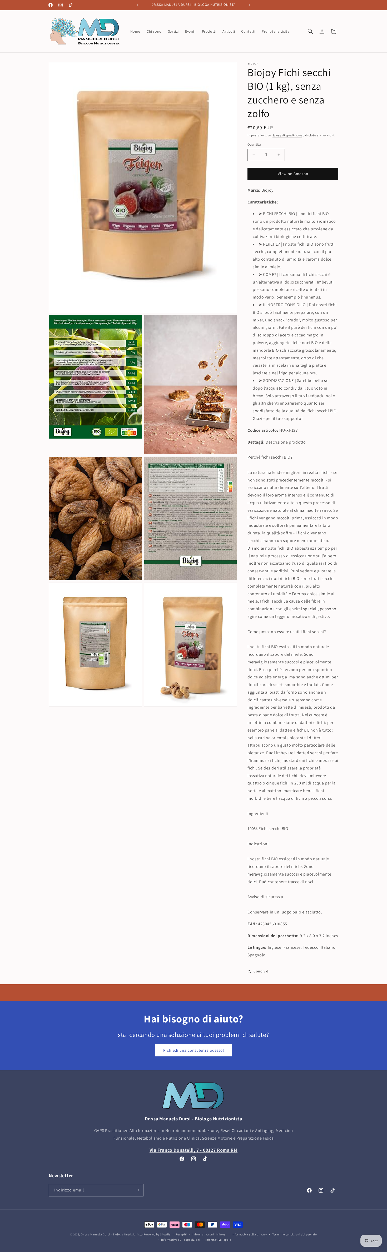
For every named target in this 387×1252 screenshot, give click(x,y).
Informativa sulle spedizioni (180, 1239)
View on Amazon (293, 173)
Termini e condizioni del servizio (294, 1234)
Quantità (254, 144)
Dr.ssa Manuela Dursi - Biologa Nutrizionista (112, 1234)
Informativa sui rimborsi (209, 1234)
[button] (310, 31)
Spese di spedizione (287, 135)
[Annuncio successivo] (249, 5)
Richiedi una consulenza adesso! (193, 1050)
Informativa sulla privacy (249, 1234)
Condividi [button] (261, 971)
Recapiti (181, 1234)
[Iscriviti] (137, 1190)
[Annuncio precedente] (137, 5)
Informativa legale (218, 1239)
